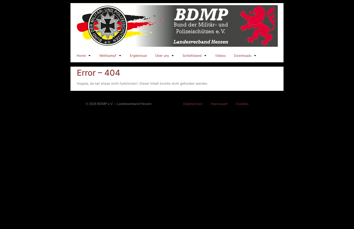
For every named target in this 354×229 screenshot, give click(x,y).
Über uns (162, 56)
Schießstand (192, 56)
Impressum (219, 104)
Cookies (242, 104)
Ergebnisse (138, 56)
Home (81, 56)
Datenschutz (193, 104)
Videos (220, 56)
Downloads (242, 56)
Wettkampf (107, 56)
